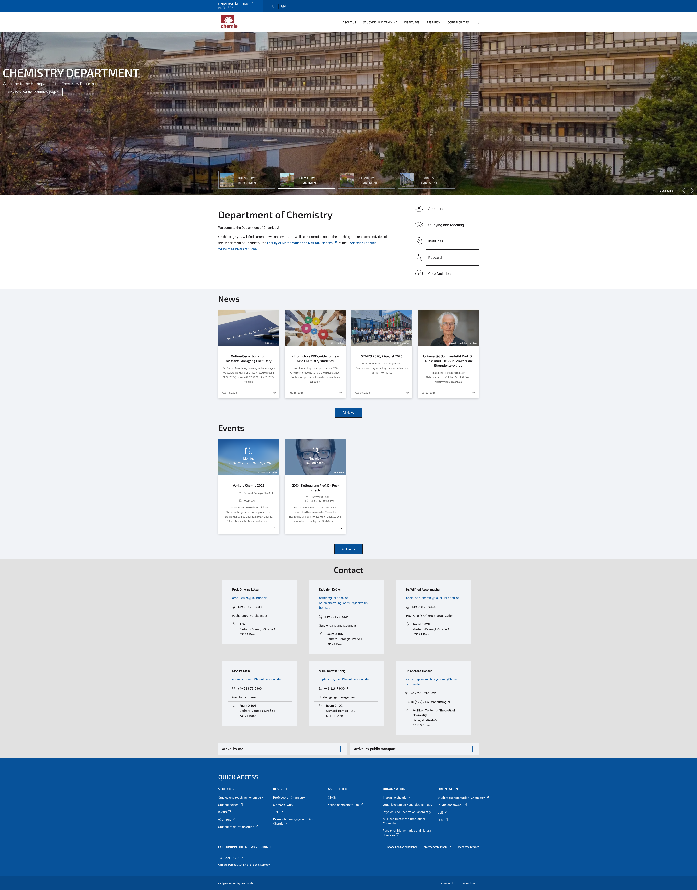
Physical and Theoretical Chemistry (407, 812)
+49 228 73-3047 (336, 688)
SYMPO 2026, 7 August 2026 (381, 356)
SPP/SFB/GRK (283, 804)
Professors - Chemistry (289, 797)
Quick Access (238, 776)
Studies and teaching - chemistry (240, 797)
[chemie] (235, 22)
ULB (440, 812)
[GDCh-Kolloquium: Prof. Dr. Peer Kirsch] (340, 528)
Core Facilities (458, 22)
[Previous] (683, 190)
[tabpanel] (348, 113)
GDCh (332, 797)
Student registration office (236, 827)
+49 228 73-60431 (424, 693)
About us (349, 22)
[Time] (233, 500)
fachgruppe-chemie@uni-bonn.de (245, 847)
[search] (476, 25)
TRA (276, 812)
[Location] (233, 495)
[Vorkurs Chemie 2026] (274, 528)
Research (434, 22)
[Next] (692, 190)
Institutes (411, 22)
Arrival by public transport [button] (375, 749)
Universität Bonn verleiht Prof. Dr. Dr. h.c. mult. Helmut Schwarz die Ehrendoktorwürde (448, 360)
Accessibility (468, 883)
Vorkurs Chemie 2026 (248, 485)
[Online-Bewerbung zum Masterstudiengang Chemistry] (274, 393)
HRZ (440, 820)
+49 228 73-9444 (423, 607)
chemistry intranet (468, 847)
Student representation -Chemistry (461, 798)
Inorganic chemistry (396, 797)
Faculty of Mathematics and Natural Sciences (300, 243)
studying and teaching (380, 22)
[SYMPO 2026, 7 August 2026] (407, 393)
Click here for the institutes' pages (33, 92)
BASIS (222, 812)
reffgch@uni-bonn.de (333, 598)
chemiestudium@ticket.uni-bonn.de (256, 679)
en (283, 6)
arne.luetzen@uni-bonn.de (249, 598)
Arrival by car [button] (232, 749)
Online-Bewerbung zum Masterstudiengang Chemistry (249, 358)
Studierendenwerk (450, 805)
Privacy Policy (448, 883)
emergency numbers (435, 847)
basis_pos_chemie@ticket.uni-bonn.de (432, 598)
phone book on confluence (402, 847)
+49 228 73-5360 (250, 688)
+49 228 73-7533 (250, 607)
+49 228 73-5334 (337, 617)
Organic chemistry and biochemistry (407, 804)
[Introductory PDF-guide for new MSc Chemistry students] (340, 393)
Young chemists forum (343, 805)
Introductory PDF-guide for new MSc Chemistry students (315, 358)
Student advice (228, 805)
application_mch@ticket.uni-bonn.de (344, 679)
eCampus (224, 819)
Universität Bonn (233, 4)
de (274, 6)
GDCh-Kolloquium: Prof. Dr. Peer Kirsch (315, 487)
